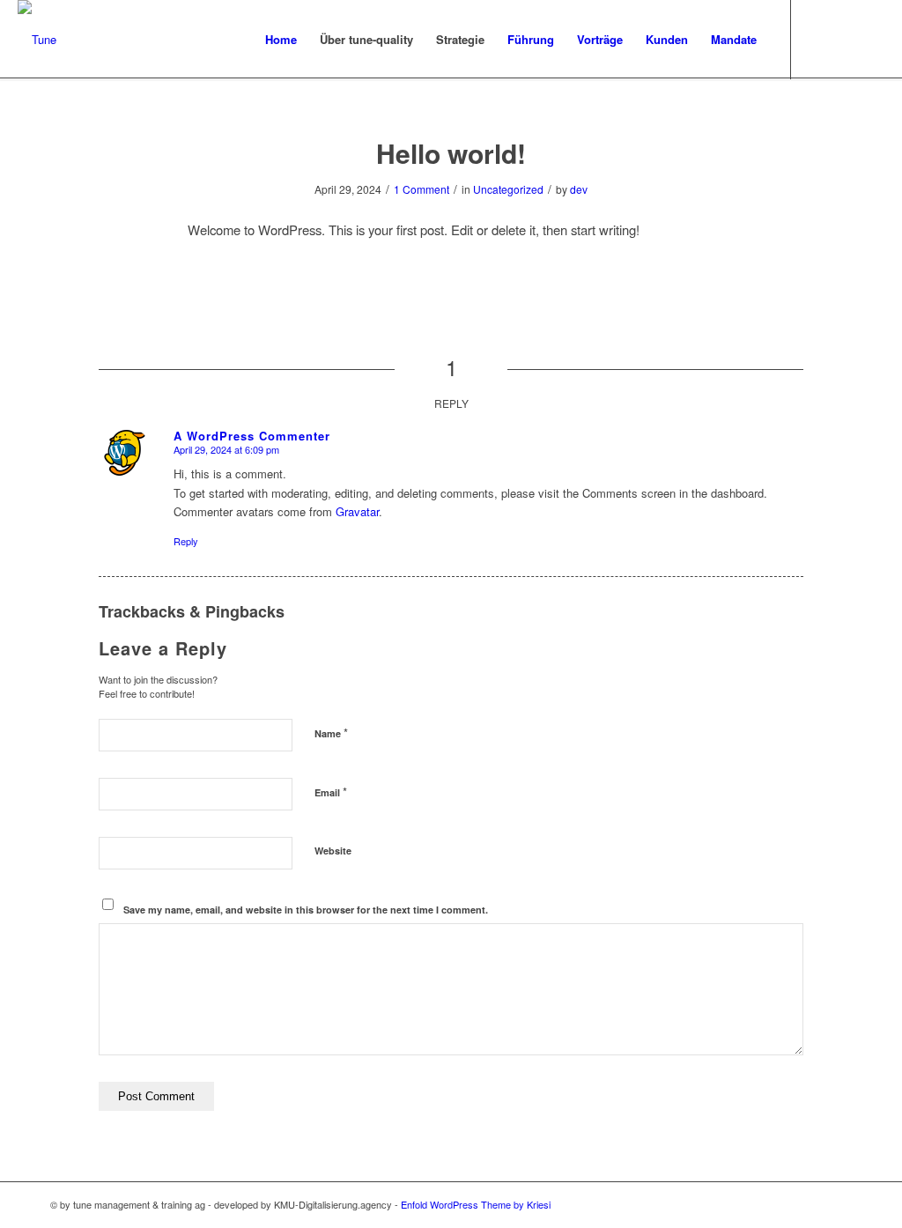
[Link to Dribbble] (845, 39)
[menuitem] (281, 39)
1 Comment (421, 188)
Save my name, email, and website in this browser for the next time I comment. (305, 909)
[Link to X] (818, 39)
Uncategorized (508, 188)
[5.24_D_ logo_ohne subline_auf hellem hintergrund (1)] (37, 39)
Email (330, 791)
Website (332, 850)
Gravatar (357, 511)
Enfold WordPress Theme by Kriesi (476, 1204)
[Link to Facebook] (871, 39)
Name (331, 732)
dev (579, 188)
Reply (186, 541)
